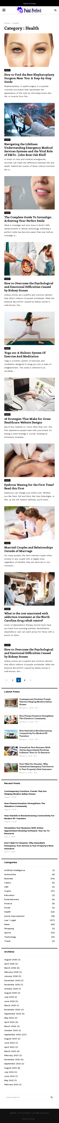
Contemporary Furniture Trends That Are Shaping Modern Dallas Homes (35, 702)
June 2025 (9, 1001)
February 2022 (11, 1084)
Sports (7, 932)
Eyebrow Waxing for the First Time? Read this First (29, 486)
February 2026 (11, 972)
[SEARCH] (52, 1097)
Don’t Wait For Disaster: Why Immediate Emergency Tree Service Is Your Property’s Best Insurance (36, 766)
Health (7, 70)
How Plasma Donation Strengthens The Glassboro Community (36, 717)
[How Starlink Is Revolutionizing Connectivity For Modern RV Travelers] (11, 734)
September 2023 (12, 1034)
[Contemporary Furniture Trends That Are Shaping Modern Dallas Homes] (11, 702)
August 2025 (10, 993)
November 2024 (12, 1009)
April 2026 (9, 964)
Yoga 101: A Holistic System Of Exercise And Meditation (25, 354)
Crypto (7, 891)
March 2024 (10, 1026)
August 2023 (10, 1039)
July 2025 (9, 997)
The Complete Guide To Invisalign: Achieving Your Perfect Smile (28, 218)
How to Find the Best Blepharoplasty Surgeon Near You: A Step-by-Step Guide (29, 77)
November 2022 (12, 1059)
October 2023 (11, 1030)
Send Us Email (29, 4)
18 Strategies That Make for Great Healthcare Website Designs (27, 420)
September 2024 (12, 1014)
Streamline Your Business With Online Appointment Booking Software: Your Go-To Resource (34, 750)
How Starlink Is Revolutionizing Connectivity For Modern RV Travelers (35, 733)
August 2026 (10, 959)
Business (8, 878)
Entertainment (11, 899)
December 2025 (12, 980)
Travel (7, 941)
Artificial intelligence (14, 870)
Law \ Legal (10, 920)
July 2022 (9, 1072)
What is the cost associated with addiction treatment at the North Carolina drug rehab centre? (27, 616)
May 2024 (9, 1018)
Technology (10, 937)
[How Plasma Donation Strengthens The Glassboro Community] (11, 719)
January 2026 (11, 976)
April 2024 (9, 1022)
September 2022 (12, 1063)
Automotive (10, 874)
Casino (7, 883)
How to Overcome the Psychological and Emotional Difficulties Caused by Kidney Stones (28, 286)
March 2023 (10, 1051)
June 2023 (9, 1043)
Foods (7, 908)
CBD (6, 887)
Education (9, 895)
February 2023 (11, 1055)
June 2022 (9, 1076)
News (7, 924)
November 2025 (12, 984)
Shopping (9, 928)
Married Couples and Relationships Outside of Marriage (28, 549)
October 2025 (11, 989)
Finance (8, 903)
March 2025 (10, 1005)
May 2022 (9, 1080)
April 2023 (9, 1047)
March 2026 (10, 968)
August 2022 (10, 1068)
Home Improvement (14, 916)
